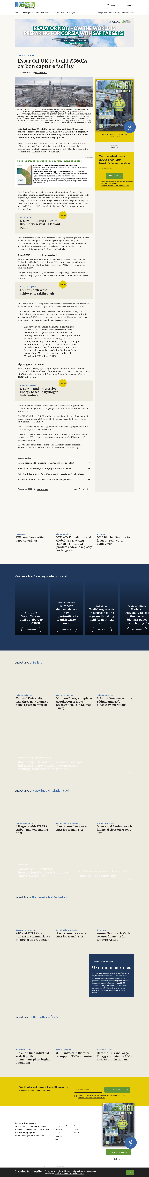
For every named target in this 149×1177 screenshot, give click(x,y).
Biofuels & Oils (58, 13)
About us (58, 1136)
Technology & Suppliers (29, 13)
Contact (58, 1140)
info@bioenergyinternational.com (30, 1135)
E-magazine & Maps (104, 13)
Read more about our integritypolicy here (115, 185)
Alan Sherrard (41, 72)
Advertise (125, 13)
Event (132, 13)
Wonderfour (60, 1166)
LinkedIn (77, 1126)
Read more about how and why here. (69, 1173)
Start (16, 13)
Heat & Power (46, 13)
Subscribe (116, 13)
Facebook (78, 1133)
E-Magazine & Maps (118, 1152)
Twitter (77, 1129)
